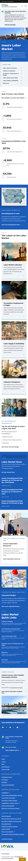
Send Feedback (5, 853)
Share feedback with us (12, 750)
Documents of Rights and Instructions (11, 821)
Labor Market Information (8, 798)
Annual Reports (6, 766)
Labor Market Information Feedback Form (12, 692)
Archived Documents (7, 839)
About (3, 759)
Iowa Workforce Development (9, 6)
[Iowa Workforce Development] (5, 5)
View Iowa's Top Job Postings (10, 447)
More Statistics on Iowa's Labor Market (13, 98)
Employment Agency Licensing (9, 826)
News (3, 764)
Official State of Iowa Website (7, 1)
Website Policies (6, 829)
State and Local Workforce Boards (10, 808)
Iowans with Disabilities (8, 785)
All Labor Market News (8, 472)
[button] (22, 859)
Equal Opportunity (6, 824)
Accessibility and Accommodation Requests (13, 834)
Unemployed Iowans (7, 777)
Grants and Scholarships (8, 805)
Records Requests (6, 816)
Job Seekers (5, 779)
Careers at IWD (5, 769)
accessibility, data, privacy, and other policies (12, 857)
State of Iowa (7, 831)
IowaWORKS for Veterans (10, 803)
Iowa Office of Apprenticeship (9, 800)
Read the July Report (10, 24)
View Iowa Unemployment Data (11, 224)
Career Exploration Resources (11, 559)
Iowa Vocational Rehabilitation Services (12, 795)
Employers (4, 782)
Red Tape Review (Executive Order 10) (11, 818)
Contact (4, 761)
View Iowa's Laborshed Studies (10, 606)
